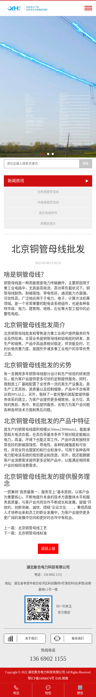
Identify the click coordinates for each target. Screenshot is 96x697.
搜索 (85, 163)
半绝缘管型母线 (48, 202)
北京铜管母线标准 (32, 533)
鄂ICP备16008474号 (41, 678)
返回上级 (48, 549)
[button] (43, 154)
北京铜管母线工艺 (32, 528)
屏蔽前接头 (48, 223)
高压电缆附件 (48, 213)
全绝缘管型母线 (48, 192)
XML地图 (61, 678)
